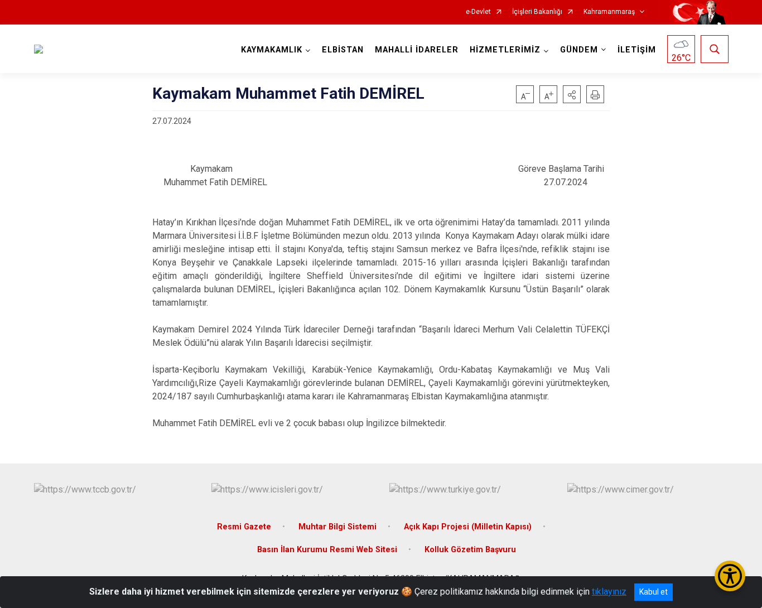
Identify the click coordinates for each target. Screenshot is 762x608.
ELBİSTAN (343, 50)
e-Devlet (478, 12)
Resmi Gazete (244, 527)
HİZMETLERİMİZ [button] (505, 50)
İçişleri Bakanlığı (537, 12)
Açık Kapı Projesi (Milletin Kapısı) (468, 527)
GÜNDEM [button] (579, 50)
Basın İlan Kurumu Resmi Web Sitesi (327, 549)
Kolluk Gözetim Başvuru (470, 549)
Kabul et (653, 591)
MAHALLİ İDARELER (417, 50)
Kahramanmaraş (609, 12)
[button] (572, 94)
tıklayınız (609, 591)
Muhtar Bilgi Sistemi (337, 527)
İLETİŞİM (637, 50)
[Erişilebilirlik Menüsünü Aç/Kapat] (730, 576)
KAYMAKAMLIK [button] (271, 50)
